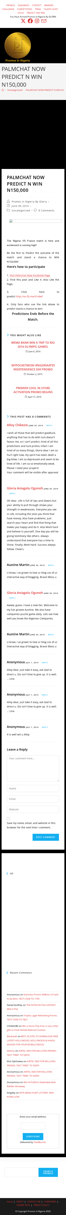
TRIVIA (38, 9)
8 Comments (46, 210)
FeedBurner (40, 1142)
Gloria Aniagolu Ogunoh (25, 488)
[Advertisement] (33, 134)
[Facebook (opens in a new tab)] (30, 21)
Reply (49, 425)
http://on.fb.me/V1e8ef (29, 296)
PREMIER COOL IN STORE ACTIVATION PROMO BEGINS (33, 390)
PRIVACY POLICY (41, 1205)
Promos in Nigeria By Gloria (29, 201)
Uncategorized (21, 210)
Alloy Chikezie (17, 425)
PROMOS (10, 5)
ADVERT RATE (23, 1205)
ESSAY (21, 12)
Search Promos (48, 1172)
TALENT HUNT (51, 9)
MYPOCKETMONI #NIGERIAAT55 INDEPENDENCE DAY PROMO (33, 367)
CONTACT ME (33, 1201)
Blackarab (12, 1036)
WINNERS (49, 5)
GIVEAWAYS (23, 5)
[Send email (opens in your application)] (43, 21)
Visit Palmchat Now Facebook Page (30, 275)
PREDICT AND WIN (36, 12)
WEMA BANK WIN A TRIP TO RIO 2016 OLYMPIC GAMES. (33, 344)
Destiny (11, 1050)
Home (10, 1201)
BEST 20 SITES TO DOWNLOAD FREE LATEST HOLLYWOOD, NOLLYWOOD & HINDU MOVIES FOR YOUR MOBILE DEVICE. (32, 1040)
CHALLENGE (8, 9)
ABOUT (20, 1201)
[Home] (3, 90)
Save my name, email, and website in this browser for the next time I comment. (31, 825)
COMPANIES (50, 1201)
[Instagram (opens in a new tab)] (37, 21)
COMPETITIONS (24, 9)
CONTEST (37, 5)
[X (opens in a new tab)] (23, 21)
